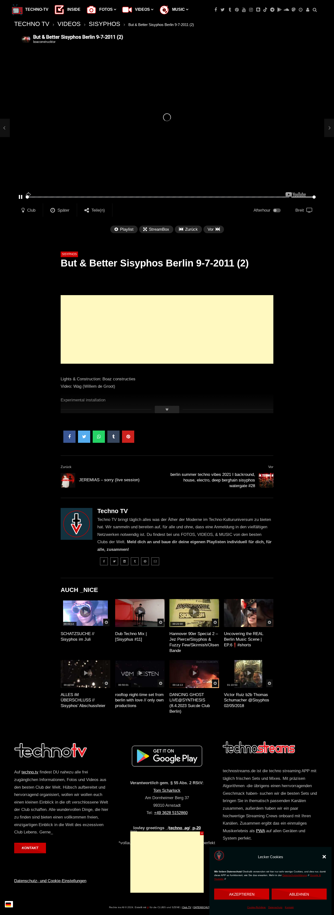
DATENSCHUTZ (202, 907)
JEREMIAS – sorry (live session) (109, 480)
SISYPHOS (104, 23)
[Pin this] (128, 437)
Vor (270, 467)
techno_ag (179, 828)
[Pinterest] (236, 10)
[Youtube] (243, 10)
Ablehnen (299, 894)
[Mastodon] (293, 10)
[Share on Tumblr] (113, 437)
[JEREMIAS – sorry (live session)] (5, 128)
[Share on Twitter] (84, 437)
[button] (324, 856)
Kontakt (289, 907)
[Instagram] (251, 10)
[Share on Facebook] (69, 437)
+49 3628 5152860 (171, 812)
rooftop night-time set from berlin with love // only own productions (139, 700)
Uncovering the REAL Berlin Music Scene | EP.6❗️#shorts (243, 639)
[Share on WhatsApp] (99, 437)
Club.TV (186, 907)
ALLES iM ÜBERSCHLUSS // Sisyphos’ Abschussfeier (83, 700)
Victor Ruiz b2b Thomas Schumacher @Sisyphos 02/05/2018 (246, 700)
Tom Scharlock (166, 790)
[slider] (157, 197)
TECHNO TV (31, 23)
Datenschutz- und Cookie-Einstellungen (50, 881)
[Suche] (314, 10)
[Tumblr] (229, 10)
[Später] (300, 10)
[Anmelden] (307, 10)
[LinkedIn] (124, 561)
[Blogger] (258, 10)
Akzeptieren (242, 894)
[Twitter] (222, 10)
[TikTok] (265, 10)
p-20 (196, 828)
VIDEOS (69, 23)
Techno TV (112, 510)
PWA (260, 831)
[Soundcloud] (286, 10)
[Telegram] (272, 10)
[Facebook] (215, 10)
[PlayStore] (279, 10)
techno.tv (30, 772)
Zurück (66, 467)
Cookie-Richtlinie (256, 907)
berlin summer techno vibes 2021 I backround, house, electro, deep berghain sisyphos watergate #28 (212, 480)
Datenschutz (275, 907)
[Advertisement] (167, 329)
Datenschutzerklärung (294, 875)
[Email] (155, 561)
